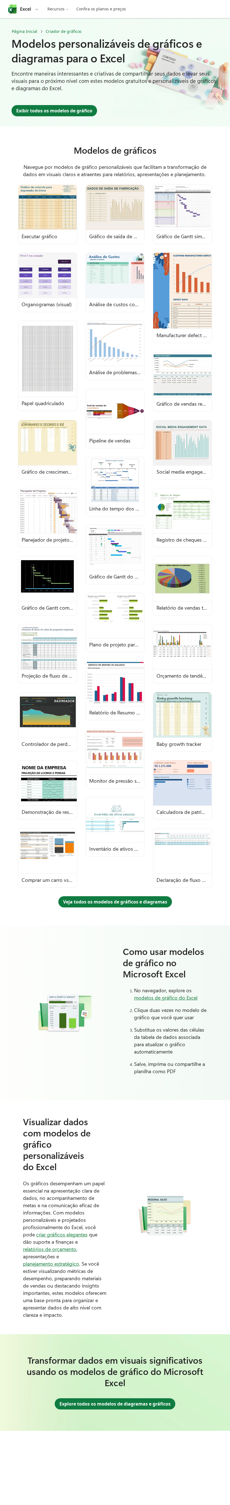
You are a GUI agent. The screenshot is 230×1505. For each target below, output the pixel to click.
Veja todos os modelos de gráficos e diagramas (115, 902)
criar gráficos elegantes (62, 1234)
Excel (25, 9)
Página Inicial (24, 31)
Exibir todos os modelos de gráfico (54, 111)
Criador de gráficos (64, 31)
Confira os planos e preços (101, 9)
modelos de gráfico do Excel (165, 997)
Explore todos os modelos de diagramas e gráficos (115, 1404)
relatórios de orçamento (49, 1249)
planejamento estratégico (51, 1263)
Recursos (56, 9)
